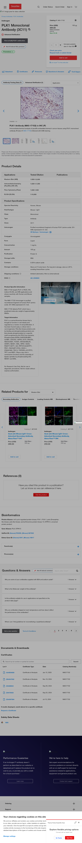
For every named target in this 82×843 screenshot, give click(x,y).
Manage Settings (9, 836)
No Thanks (59, 838)
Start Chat (69, 838)
